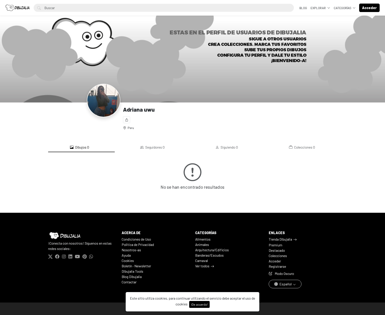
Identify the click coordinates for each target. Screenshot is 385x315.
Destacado (277, 250)
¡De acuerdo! (199, 304)
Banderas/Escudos (209, 255)
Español (285, 284)
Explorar (318, 8)
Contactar (129, 282)
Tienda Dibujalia (280, 239)
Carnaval (201, 260)
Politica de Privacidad (138, 244)
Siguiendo (229, 147)
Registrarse (277, 266)
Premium (275, 245)
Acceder (275, 261)
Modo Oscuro (284, 273)
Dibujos (81, 147)
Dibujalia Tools (132, 271)
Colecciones (304, 147)
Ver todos (202, 266)
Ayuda (126, 255)
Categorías (343, 8)
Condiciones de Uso (136, 239)
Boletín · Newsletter (136, 266)
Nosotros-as (131, 250)
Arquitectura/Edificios (212, 250)
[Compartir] (126, 119)
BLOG (303, 8)
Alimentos (203, 239)
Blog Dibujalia (132, 276)
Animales (202, 244)
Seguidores (155, 147)
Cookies (128, 260)
